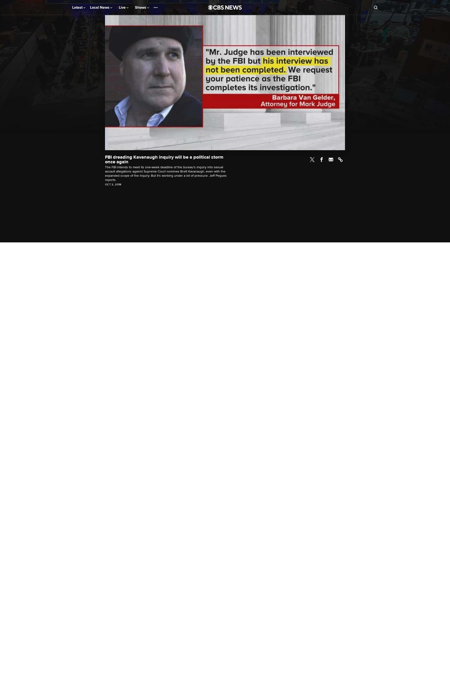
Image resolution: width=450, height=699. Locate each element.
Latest (77, 7)
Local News (100, 7)
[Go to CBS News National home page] (225, 7)
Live (123, 7)
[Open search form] (376, 7)
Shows (141, 7)
